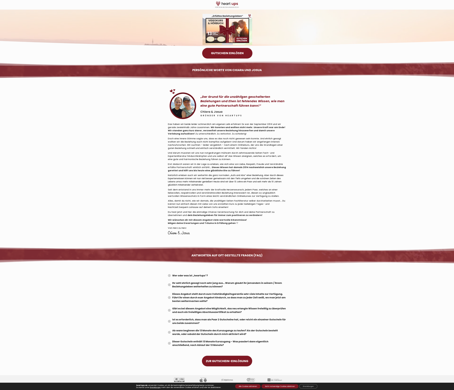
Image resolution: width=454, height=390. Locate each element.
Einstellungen (155, 387)
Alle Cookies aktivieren (248, 386)
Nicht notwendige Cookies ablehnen (280, 386)
